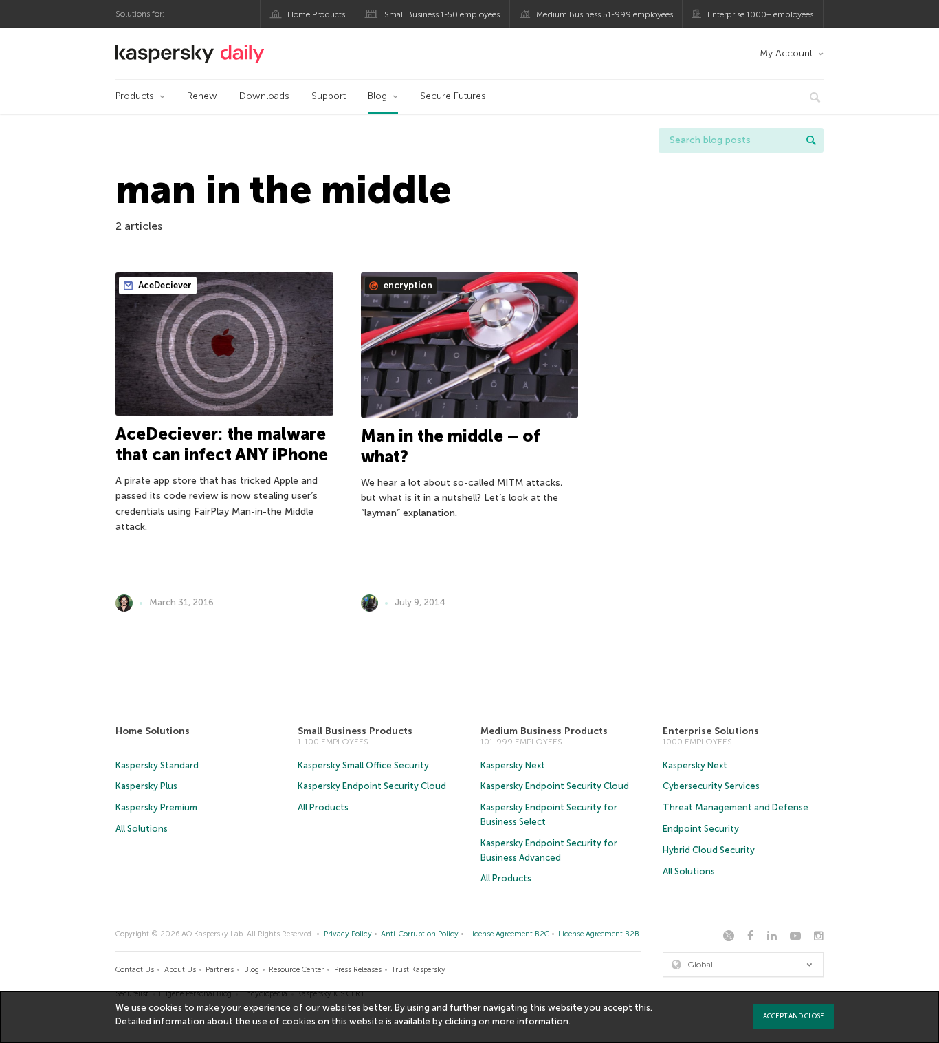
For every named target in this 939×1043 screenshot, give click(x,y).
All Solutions (141, 829)
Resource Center (296, 969)
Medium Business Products (544, 731)
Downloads (264, 96)
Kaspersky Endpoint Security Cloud (372, 786)
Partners (220, 969)
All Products (323, 807)
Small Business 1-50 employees (442, 14)
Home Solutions (152, 731)
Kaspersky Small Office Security (363, 765)
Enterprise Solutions (711, 731)
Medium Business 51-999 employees (604, 14)
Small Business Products (355, 731)
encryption (407, 285)
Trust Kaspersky (418, 969)
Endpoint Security (701, 829)
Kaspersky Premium (156, 807)
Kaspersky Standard (157, 765)
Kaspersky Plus (146, 786)
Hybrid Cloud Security (709, 850)
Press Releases (358, 969)
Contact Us (134, 969)
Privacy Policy (348, 933)
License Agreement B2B (598, 933)
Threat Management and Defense (735, 807)
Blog (377, 96)
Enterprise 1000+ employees (760, 14)
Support (328, 96)
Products (134, 96)
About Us (180, 969)
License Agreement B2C (508, 933)
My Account (786, 53)
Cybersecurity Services (711, 786)
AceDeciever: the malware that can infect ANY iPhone (221, 444)
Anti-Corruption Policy (420, 933)
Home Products (316, 14)
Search (811, 140)
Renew (202, 96)
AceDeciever (164, 285)
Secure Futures (453, 96)
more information (530, 1021)
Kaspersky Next (512, 765)
